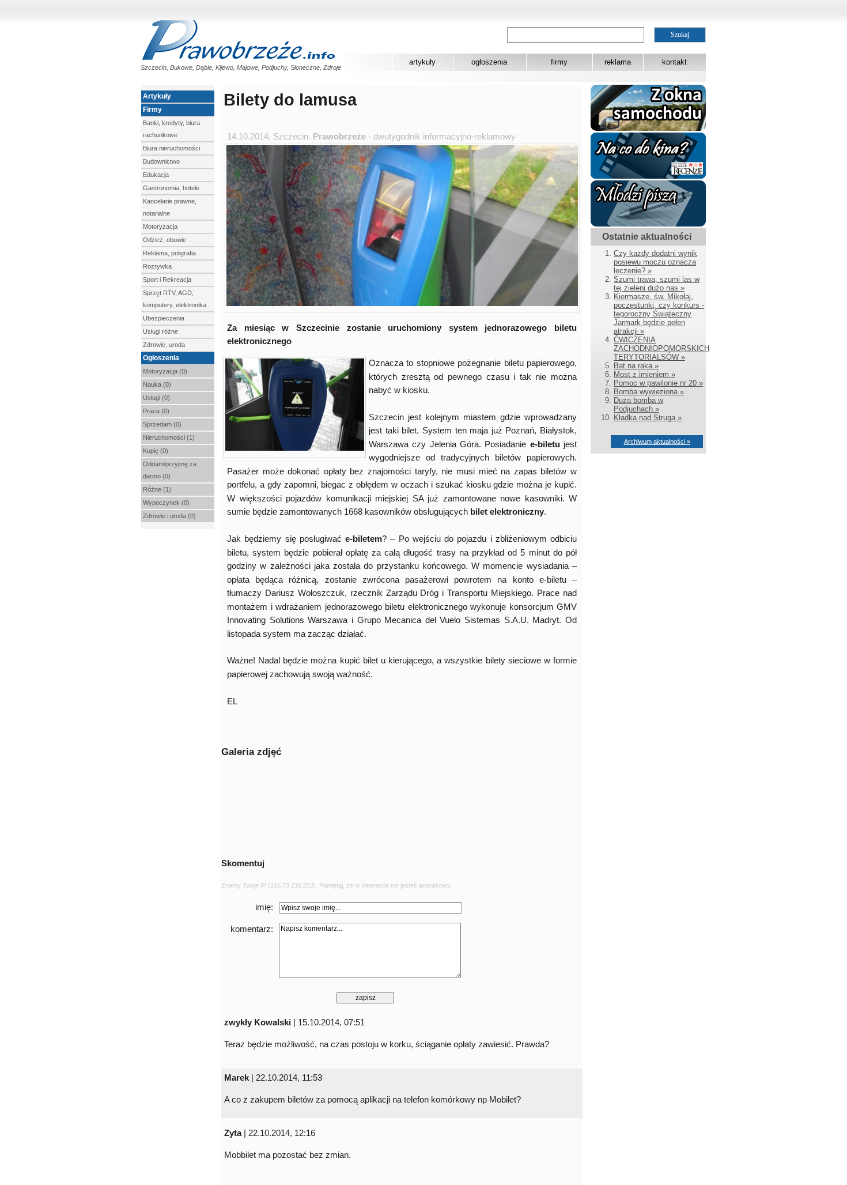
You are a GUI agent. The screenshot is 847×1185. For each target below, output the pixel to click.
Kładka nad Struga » (648, 417)
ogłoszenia (489, 62)
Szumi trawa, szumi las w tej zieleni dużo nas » (656, 283)
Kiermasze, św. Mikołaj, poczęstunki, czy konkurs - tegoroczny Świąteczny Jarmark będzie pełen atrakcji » (659, 313)
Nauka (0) (157, 384)
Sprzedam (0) (162, 424)
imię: (264, 907)
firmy (559, 62)
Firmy (152, 109)
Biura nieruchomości (171, 148)
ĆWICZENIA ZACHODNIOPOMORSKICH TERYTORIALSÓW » (661, 348)
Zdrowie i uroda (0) (169, 515)
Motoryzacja (160, 226)
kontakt (674, 62)
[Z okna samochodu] (648, 128)
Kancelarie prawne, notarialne (169, 207)
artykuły (422, 62)
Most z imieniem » (644, 374)
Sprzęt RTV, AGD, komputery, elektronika (174, 298)
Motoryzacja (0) (165, 371)
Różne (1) (157, 489)
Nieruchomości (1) (169, 437)
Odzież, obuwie (164, 239)
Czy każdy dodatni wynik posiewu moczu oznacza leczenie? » (655, 262)
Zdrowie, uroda (164, 344)
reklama (617, 62)
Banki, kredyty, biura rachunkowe (171, 128)
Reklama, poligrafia (169, 253)
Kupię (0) (155, 450)
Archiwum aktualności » (657, 441)
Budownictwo (161, 161)
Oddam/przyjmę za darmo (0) (169, 470)
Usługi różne (160, 331)
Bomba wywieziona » (649, 391)
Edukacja (156, 174)
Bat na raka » (636, 365)
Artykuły (157, 96)
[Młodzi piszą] (648, 224)
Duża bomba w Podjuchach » (638, 404)
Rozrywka (157, 266)
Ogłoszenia (161, 358)
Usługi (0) (156, 397)
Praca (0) (156, 410)
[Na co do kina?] (648, 176)
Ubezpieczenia (163, 318)
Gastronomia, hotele (171, 187)
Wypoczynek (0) (166, 502)
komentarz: (251, 929)
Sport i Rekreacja (167, 279)
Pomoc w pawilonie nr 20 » (658, 383)
